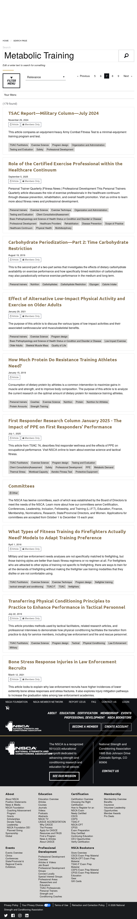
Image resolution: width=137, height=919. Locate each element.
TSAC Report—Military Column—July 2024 (53, 113)
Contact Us (110, 771)
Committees (21, 486)
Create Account (116, 727)
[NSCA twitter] (6, 916)
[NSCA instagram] (20, 916)
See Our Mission (64, 776)
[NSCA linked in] (27, 916)
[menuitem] (51, 713)
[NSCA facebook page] (13, 916)
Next (129, 76)
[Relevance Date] (46, 78)
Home (6, 40)
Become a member (85, 727)
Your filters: (10, 94)
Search (7, 47)
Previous (86, 76)
